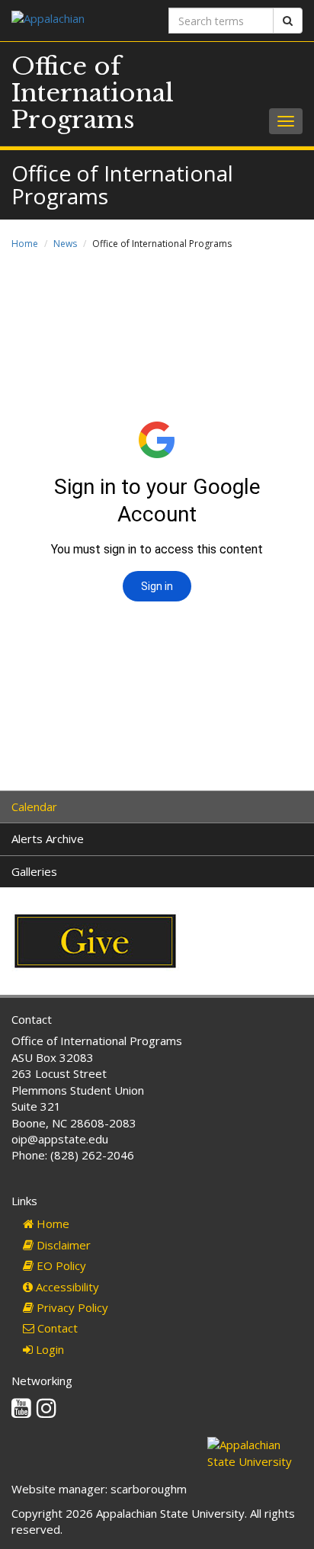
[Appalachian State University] (78, 20)
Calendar (34, 806)
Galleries (34, 871)
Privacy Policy (71, 1307)
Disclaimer (62, 1244)
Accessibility (66, 1286)
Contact (56, 1328)
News (65, 243)
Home (24, 243)
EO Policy (60, 1265)
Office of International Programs (92, 93)
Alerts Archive (47, 838)
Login (48, 1349)
